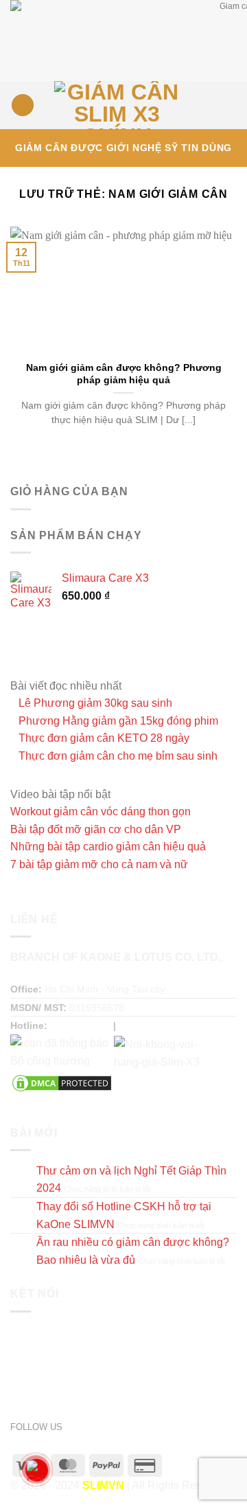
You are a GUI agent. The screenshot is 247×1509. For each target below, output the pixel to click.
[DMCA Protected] (61, 1082)
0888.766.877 (149, 1025)
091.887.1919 (80, 1025)
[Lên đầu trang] (218, 1490)
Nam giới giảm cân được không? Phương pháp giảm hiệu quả (124, 374)
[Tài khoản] (206, 105)
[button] (23, 105)
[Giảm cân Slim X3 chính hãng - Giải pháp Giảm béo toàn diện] (117, 105)
